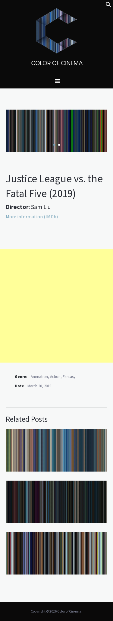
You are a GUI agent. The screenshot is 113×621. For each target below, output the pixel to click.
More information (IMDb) (32, 216)
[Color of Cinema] (57, 36)
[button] (108, 6)
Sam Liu (41, 206)
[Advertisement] (56, 306)
